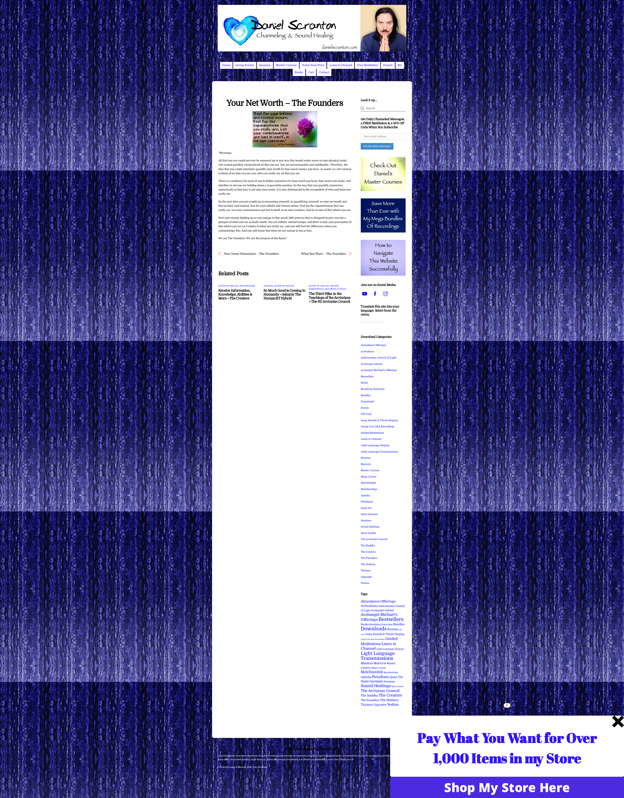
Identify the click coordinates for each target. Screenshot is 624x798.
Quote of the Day (228, 286)
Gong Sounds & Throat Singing (379, 420)
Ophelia (365, 495)
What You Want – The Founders (323, 253)
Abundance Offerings (373, 345)
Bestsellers (367, 376)
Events (365, 407)
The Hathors (368, 564)
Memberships (369, 489)
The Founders (369, 558)
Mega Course (368, 476)
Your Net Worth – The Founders (285, 103)
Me (400, 65)
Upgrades (366, 576)
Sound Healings (370, 526)
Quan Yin (366, 508)
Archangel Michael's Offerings (379, 370)
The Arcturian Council (374, 539)
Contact (324, 72)
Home (226, 65)
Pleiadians (367, 501)
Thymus (366, 570)
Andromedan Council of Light (378, 357)
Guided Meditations (372, 432)
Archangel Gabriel (371, 364)
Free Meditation (367, 65)
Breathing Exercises (373, 389)
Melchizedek (368, 482)
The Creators (247, 286)
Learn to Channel (340, 65)
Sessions (265, 65)
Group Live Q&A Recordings (378, 426)
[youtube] (365, 293)
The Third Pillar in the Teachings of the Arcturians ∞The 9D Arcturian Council (329, 297)
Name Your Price (313, 65)
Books (299, 72)
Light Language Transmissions (379, 451)
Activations (367, 351)
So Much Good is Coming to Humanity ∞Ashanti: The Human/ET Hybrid (284, 294)
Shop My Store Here (507, 787)
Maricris (366, 464)
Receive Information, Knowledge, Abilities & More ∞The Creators (235, 294)
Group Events (244, 65)
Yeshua (365, 583)
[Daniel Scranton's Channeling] (312, 50)
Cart (311, 72)
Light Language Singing (375, 445)
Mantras (366, 457)
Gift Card (366, 414)
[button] (507, 748)
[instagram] (386, 293)
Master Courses (286, 65)
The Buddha (368, 545)
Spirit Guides (368, 533)
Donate (388, 65)
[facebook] (375, 293)
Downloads (367, 401)
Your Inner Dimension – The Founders (251, 253)
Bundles (365, 395)
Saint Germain (369, 514)
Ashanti (268, 286)
